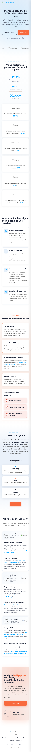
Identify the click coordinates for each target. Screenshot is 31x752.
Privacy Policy (10, 745)
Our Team (26, 738)
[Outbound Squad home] (8, 3)
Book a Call (23, 32)
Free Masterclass (7, 738)
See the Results (9, 32)
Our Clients (17, 738)
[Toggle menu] (27, 3)
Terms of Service (20, 745)
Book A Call (19, 740)
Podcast (11, 740)
